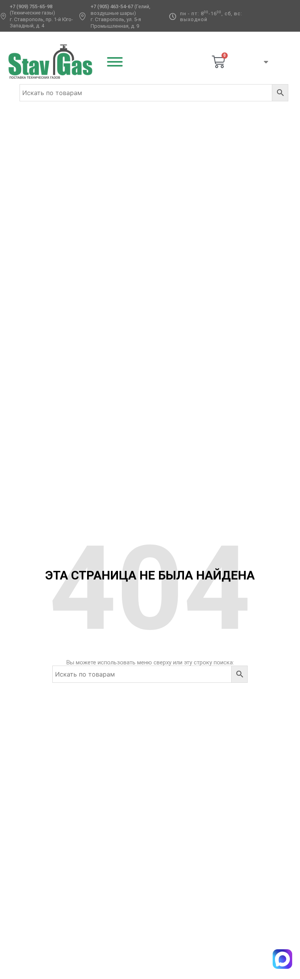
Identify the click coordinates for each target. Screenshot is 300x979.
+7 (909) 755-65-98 (31, 6)
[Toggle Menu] (115, 62)
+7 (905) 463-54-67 (112, 6)
